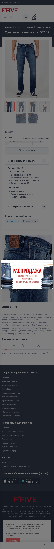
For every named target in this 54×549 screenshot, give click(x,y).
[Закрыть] (49, 262)
